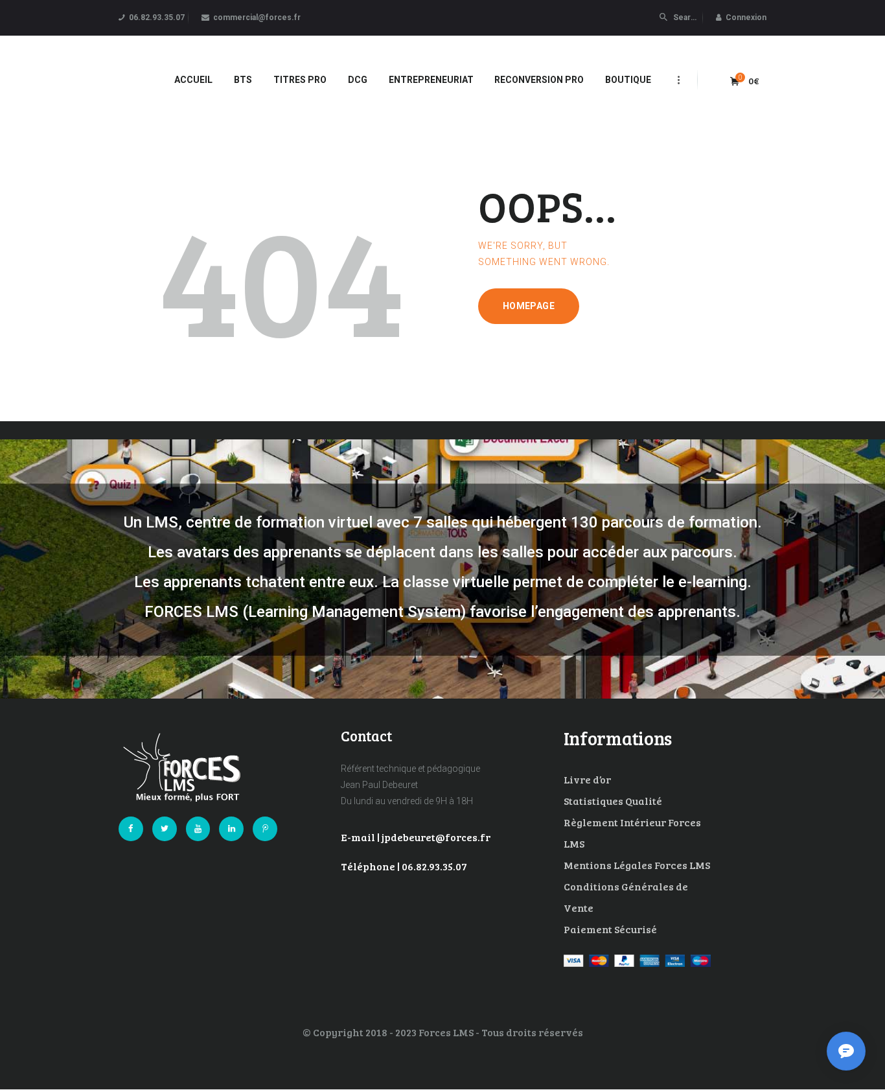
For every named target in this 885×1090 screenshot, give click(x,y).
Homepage (529, 306)
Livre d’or (587, 779)
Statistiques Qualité (613, 800)
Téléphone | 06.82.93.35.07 (404, 866)
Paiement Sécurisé (610, 929)
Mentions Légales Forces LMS (637, 865)
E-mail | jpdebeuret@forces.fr (415, 837)
